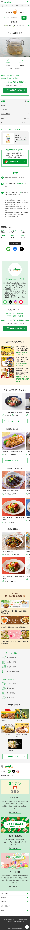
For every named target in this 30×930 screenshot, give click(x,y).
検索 (24, 18)
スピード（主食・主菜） (19, 25)
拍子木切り (19, 183)
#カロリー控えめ (6, 78)
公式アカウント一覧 (7, 776)
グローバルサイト (18, 924)
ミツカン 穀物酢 (5, 114)
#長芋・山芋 (5, 75)
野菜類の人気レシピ (20, 5)
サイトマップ (11, 924)
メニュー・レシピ (9, 5)
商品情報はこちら (19, 137)
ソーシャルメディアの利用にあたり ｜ (15, 921)
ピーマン (9, 25)
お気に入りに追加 (16, 90)
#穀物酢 (15, 78)
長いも (3, 105)
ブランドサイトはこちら (20, 140)
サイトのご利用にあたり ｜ (10, 919)
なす (4, 25)
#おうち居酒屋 (14, 75)
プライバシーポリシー (22, 919)
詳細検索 (14, 22)
